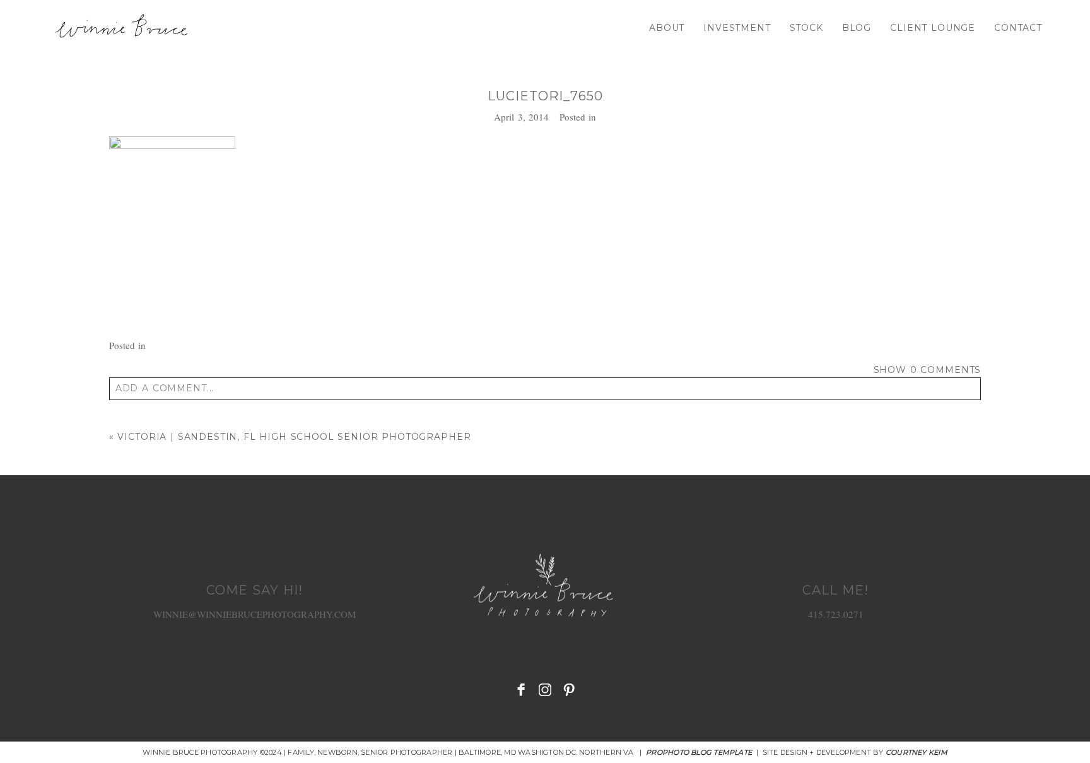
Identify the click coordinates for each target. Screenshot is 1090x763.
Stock (806, 27)
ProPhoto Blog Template (699, 752)
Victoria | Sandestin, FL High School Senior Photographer (294, 436)
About (666, 27)
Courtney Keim (916, 752)
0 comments (928, 370)
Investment (736, 27)
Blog (856, 27)
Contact (1018, 27)
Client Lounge (932, 27)
